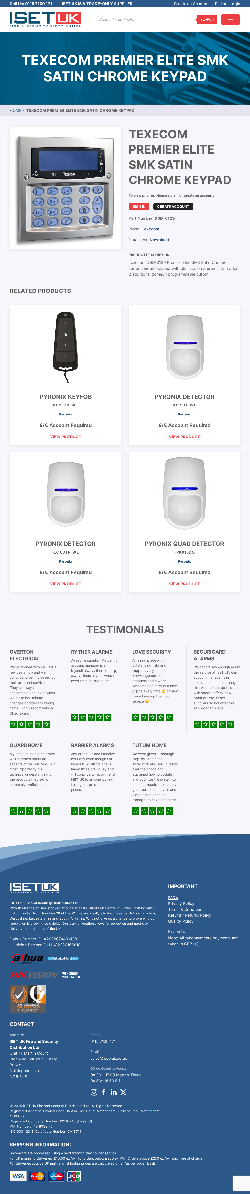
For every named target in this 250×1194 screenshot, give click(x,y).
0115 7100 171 (102, 1041)
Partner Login (227, 3)
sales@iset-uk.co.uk (108, 1058)
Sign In (139, 206)
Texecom (150, 229)
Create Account (173, 206)
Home (15, 110)
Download (159, 239)
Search (207, 19)
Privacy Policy (181, 903)
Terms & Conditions (186, 909)
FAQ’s (173, 897)
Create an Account (191, 3)
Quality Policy (181, 921)
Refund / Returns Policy (189, 915)
